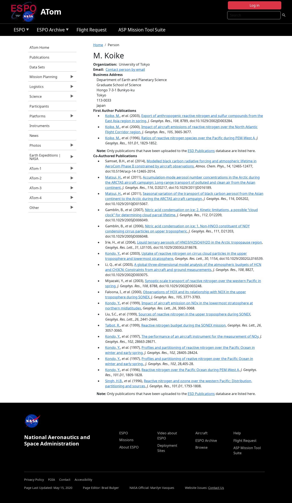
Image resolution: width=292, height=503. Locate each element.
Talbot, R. (112, 325)
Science (35, 97)
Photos (34, 146)
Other (33, 208)
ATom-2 (34, 179)
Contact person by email (125, 69)
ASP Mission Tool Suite (141, 30)
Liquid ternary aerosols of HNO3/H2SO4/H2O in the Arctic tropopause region (199, 242)
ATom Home (39, 47)
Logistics (36, 87)
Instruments (39, 125)
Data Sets (37, 67)
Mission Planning (42, 77)
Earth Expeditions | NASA (44, 158)
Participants (39, 106)
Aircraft (201, 433)
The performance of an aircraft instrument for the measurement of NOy (200, 336)
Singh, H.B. (113, 381)
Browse (201, 447)
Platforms (37, 117)
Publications (39, 57)
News (33, 135)
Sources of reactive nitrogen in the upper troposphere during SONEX (194, 314)
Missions (126, 440)
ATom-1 (34, 169)
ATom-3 (34, 189)
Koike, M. (112, 115)
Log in (255, 5)
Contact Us (216, 488)
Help (237, 433)
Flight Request (92, 30)
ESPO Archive (50, 30)
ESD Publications (201, 150)
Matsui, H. (113, 177)
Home (98, 45)
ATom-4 (34, 198)
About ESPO (129, 447)
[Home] (25, 11)
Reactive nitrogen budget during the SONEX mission (183, 325)
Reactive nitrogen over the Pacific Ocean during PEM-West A (190, 369)
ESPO (18, 30)
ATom (51, 11)
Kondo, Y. (112, 253)
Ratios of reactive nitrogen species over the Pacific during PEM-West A (198, 138)
